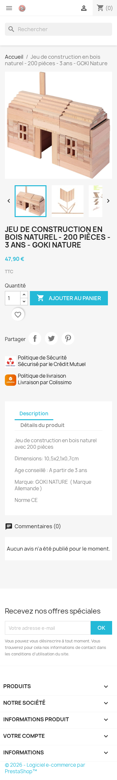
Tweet (51, 338)
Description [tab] (34, 413)
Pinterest (67, 338)
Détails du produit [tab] (42, 425)
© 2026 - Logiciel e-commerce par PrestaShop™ (45, 768)
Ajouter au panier (69, 298)
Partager (34, 338)
